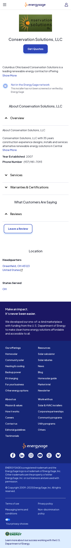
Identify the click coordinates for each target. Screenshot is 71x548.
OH (4, 289)
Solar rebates (45, 359)
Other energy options (16, 390)
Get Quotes (35, 49)
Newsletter (44, 390)
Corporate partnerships (51, 411)
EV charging (11, 378)
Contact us (11, 423)
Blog (40, 372)
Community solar (14, 359)
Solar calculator (46, 353)
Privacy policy (45, 503)
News (41, 366)
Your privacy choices (17, 523)
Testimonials (12, 435)
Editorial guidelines (15, 429)
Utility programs (46, 423)
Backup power (13, 372)
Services (16, 175)
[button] (35, 75)
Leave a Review (18, 228)
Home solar (11, 353)
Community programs (50, 417)
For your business (14, 384)
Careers (9, 417)
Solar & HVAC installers (50, 405)
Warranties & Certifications (29, 187)
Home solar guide (47, 378)
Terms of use (12, 503)
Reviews (16, 214)
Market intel (44, 384)
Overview (17, 118)
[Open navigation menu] (5, 5)
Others (42, 429)
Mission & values (13, 405)
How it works (12, 411)
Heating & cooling (14, 366)
